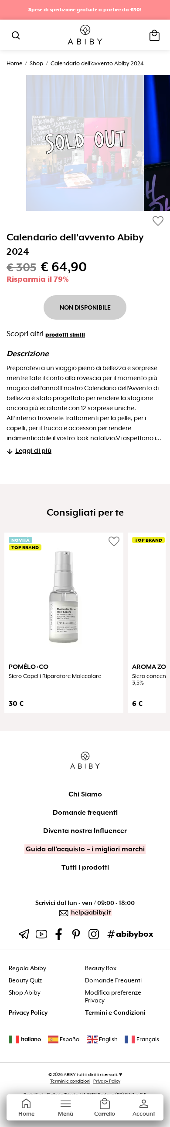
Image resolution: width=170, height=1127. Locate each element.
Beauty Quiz (25, 980)
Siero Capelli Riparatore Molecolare (55, 676)
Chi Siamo (85, 794)
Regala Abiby (27, 968)
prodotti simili (65, 334)
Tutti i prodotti (85, 867)
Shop (36, 63)
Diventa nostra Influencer (85, 831)
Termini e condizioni (70, 1081)
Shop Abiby (25, 992)
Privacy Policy (28, 1012)
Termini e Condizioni (115, 1012)
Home (14, 63)
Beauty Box (100, 968)
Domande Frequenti (113, 980)
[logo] (85, 35)
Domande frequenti (85, 812)
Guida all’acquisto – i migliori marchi (85, 849)
